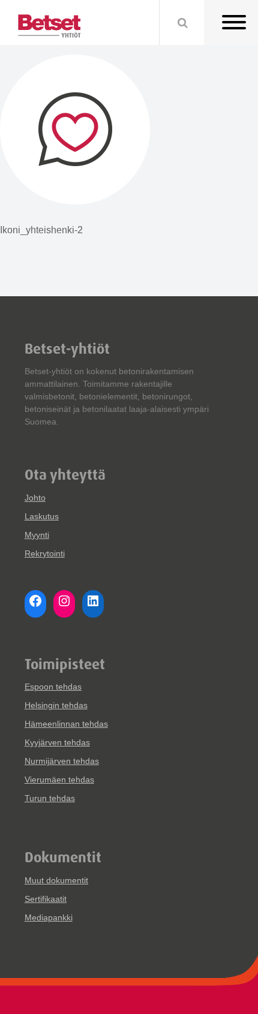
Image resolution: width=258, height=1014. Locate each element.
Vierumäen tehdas (59, 779)
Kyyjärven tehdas (57, 742)
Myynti (37, 535)
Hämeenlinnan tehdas (66, 724)
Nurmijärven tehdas (62, 761)
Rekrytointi (45, 553)
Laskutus (42, 516)
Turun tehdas (50, 798)
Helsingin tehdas (56, 705)
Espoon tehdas (53, 686)
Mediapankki (49, 917)
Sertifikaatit (46, 899)
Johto (35, 498)
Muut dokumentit (56, 880)
